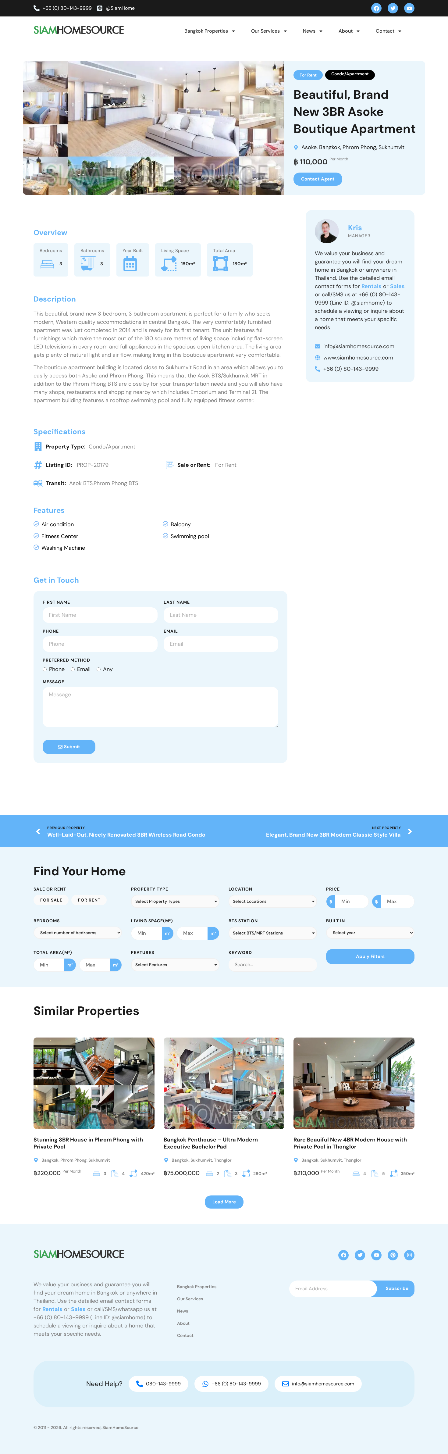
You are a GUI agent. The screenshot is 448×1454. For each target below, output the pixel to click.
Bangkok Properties (206, 31)
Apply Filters (370, 956)
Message (53, 682)
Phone (51, 631)
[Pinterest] (393, 1255)
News (309, 31)
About (346, 31)
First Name (56, 602)
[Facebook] (376, 8)
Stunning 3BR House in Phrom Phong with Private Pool (88, 1143)
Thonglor (223, 1160)
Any (108, 669)
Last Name (177, 602)
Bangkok (329, 147)
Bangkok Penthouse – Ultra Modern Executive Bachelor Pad (211, 1143)
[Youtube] (409, 8)
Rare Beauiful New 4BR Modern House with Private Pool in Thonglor (350, 1143)
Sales (397, 286)
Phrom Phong (359, 147)
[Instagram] (409, 1255)
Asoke (309, 147)
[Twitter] (393, 8)
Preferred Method (66, 660)
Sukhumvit (391, 147)
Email (171, 631)
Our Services (265, 31)
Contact (385, 31)
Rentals (371, 286)
